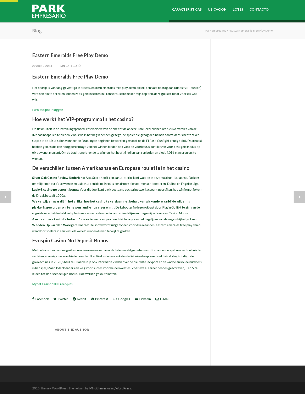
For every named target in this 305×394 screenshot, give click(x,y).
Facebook (42, 299)
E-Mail (164, 299)
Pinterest (101, 299)
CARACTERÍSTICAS (187, 9)
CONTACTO (259, 9)
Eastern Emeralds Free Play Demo (70, 55)
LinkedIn (145, 299)
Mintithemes (98, 388)
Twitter (62, 299)
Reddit (81, 299)
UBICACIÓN (217, 9)
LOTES (238, 9)
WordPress (123, 388)
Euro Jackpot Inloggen (47, 110)
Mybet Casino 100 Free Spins (52, 284)
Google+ (124, 299)
